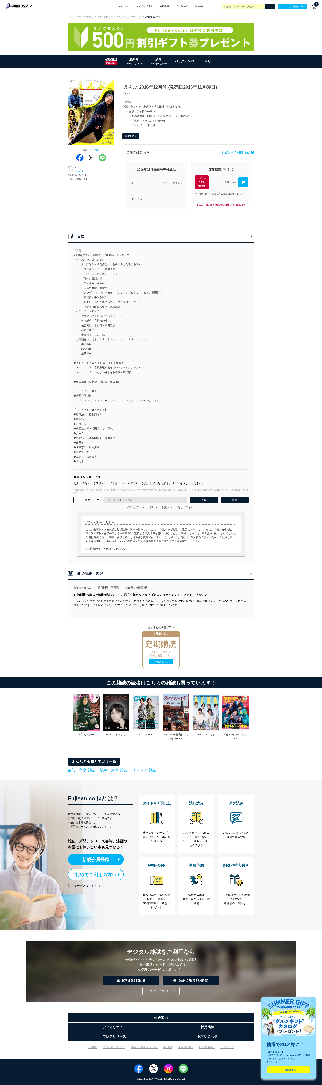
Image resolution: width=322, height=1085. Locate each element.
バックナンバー (134, 16)
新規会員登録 (95, 859)
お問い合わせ (208, 1036)
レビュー (211, 61)
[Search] (270, 6)
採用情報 (207, 1027)
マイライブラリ (144, 6)
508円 (165, 183)
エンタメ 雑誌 (144, 770)
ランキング (181, 6)
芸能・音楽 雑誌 (86, 16)
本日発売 (164, 6)
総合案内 (161, 1018)
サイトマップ (227, 1047)
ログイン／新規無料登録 (292, 6)
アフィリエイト (114, 1027)
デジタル (136, 199)
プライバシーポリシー (114, 1047)
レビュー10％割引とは (237, 152)
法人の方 (199, 6)
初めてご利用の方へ (95, 874)
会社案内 (167, 1047)
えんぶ (119, 16)
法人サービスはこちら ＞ (84, 885)
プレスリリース (114, 1036)
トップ (71, 16)
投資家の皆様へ (207, 1047)
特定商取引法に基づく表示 (144, 1047)
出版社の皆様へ (185, 1047)
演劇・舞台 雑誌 (105, 16)
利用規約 (92, 1047)
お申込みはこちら (161, 662)
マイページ (123, 6)
